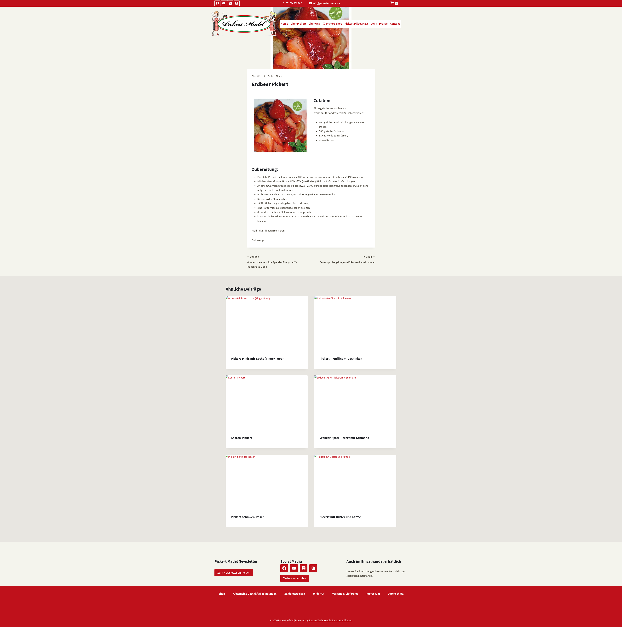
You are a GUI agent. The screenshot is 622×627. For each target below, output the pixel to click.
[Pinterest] (237, 3)
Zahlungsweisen (294, 593)
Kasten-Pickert (241, 438)
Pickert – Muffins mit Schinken (340, 358)
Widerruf (318, 593)
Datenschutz (395, 593)
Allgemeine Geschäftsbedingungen (254, 593)
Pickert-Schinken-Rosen (247, 517)
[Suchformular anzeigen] (404, 3)
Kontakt (395, 23)
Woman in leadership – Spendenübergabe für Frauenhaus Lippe (272, 262)
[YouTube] (224, 3)
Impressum (373, 593)
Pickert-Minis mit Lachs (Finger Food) (257, 358)
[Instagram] (230, 3)
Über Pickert (298, 23)
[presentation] (267, 323)
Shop (222, 593)
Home (284, 23)
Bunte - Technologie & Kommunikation (330, 620)
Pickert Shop (334, 23)
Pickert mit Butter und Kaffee (340, 517)
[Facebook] (217, 3)
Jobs (374, 23)
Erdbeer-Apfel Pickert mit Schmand (344, 438)
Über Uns (314, 23)
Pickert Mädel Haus (357, 23)
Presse (383, 23)
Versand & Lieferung (345, 593)
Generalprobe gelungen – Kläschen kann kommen (347, 259)
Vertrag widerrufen (294, 578)
